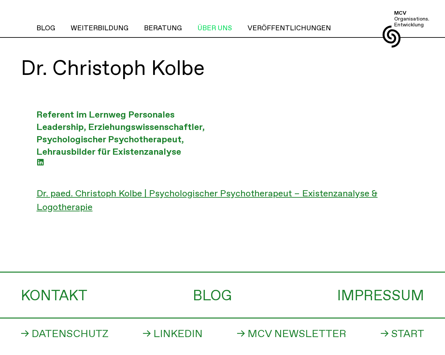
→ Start (402, 334)
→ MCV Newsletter (291, 334)
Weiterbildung (99, 28)
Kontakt (54, 296)
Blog (45, 28)
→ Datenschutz (64, 334)
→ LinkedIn (173, 334)
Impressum (380, 296)
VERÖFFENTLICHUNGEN (289, 28)
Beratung (163, 28)
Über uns (214, 28)
